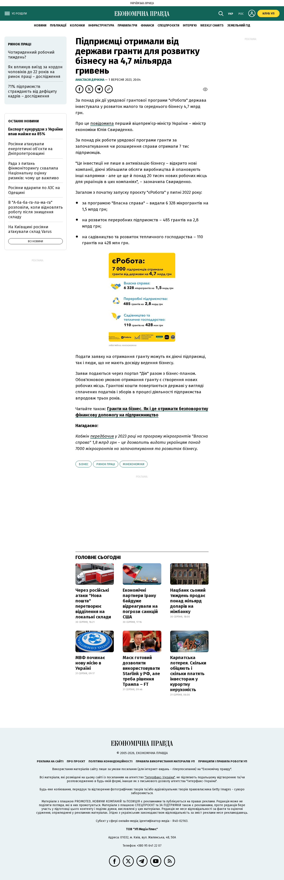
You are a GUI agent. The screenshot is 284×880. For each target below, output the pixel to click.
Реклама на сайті (50, 761)
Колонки (77, 25)
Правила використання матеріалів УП (165, 761)
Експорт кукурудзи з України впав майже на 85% (35, 132)
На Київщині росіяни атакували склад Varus (30, 229)
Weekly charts (212, 25)
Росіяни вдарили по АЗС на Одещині (34, 190)
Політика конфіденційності (110, 761)
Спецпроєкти (168, 25)
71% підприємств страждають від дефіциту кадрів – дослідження (32, 91)
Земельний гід (238, 25)
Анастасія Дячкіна (90, 80)
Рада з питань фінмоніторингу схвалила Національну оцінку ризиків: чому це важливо (33, 170)
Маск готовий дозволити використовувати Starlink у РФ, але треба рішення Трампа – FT (141, 671)
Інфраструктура (101, 25)
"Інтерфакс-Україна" (160, 777)
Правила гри (127, 25)
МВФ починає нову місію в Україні (90, 663)
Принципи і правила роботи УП (222, 761)
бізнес (83, 464)
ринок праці (105, 464)
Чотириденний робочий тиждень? (31, 55)
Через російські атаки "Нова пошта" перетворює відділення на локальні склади (93, 603)
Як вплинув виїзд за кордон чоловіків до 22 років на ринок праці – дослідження (35, 72)
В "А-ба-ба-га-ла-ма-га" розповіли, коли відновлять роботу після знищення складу (35, 209)
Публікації (58, 25)
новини (40, 25)
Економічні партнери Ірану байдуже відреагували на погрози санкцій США (140, 603)
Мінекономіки (133, 464)
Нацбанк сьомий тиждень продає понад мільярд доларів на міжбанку (188, 600)
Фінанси (147, 25)
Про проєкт (76, 761)
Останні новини (23, 121)
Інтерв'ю (190, 25)
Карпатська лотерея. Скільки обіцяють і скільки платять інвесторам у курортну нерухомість (188, 673)
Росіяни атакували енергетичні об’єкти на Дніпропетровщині (30, 148)
